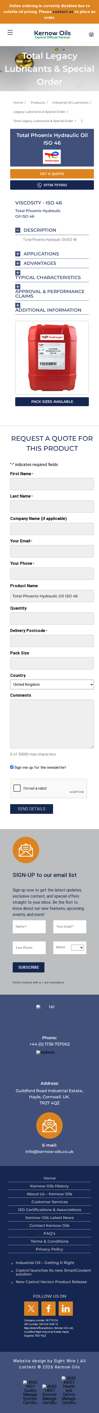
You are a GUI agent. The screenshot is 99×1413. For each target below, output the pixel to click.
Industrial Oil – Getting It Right (45, 1263)
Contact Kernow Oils (49, 1225)
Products (38, 102)
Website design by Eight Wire (44, 1361)
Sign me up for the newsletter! (40, 767)
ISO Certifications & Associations (49, 1210)
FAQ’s (49, 1233)
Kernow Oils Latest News (49, 1217)
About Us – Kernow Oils (49, 1194)
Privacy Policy (49, 1249)
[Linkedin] (66, 1308)
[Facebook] (48, 1308)
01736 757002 (55, 185)
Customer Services (49, 1202)
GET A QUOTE (52, 174)
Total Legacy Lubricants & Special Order (43, 121)
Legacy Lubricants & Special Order (39, 112)
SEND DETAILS (31, 808)
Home (18, 102)
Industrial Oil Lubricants (70, 102)
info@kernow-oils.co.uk (49, 1148)
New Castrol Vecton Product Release (51, 1282)
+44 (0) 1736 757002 (49, 1040)
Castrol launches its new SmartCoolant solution (53, 1272)
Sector (60, 947)
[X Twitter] (31, 1308)
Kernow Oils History (49, 1186)
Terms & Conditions (50, 1241)
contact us (63, 11)
